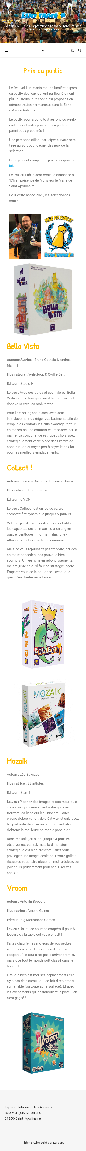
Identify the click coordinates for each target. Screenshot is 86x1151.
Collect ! (19, 467)
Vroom (17, 887)
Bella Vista (23, 345)
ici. (12, 166)
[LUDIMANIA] (43, 16)
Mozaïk (17, 760)
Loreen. (58, 1142)
